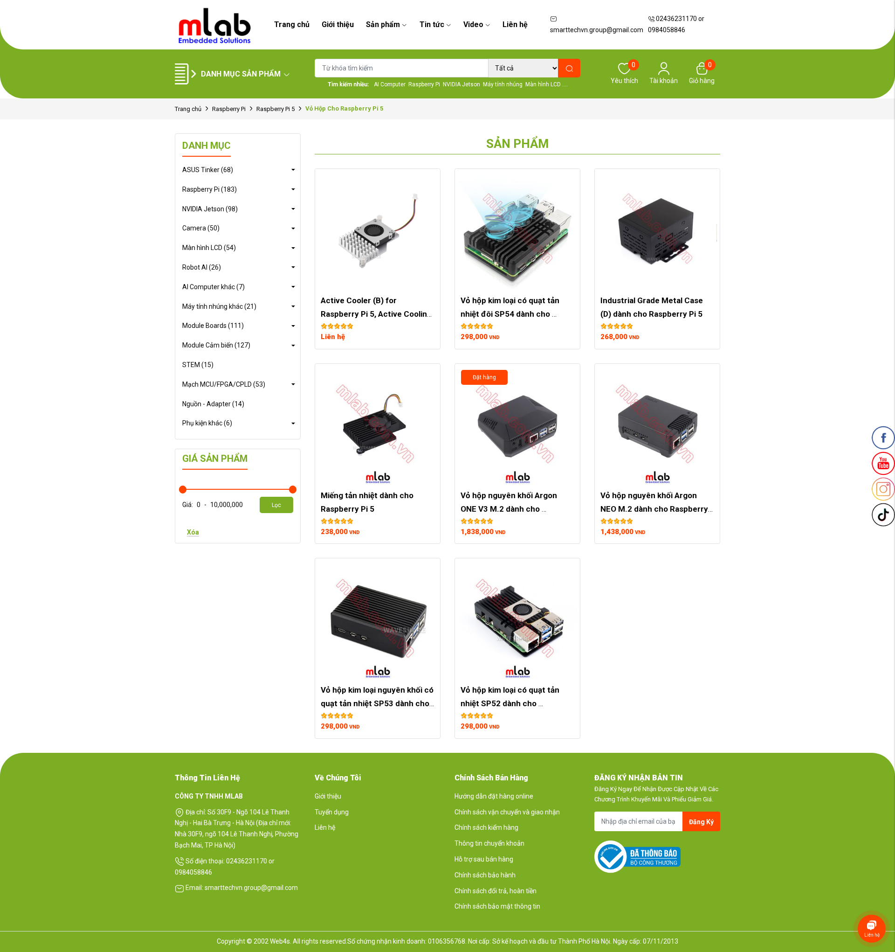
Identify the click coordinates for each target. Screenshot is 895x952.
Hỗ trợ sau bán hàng (483, 859)
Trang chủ (292, 24)
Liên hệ (515, 24)
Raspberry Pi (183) (209, 189)
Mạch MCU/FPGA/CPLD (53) (223, 384)
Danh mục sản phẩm (241, 73)
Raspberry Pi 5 (275, 108)
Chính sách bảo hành (485, 875)
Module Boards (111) (213, 325)
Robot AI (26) (201, 267)
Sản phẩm (383, 24)
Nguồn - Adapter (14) (213, 404)
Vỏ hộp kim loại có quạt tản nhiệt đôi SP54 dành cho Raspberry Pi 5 (511, 314)
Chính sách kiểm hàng (486, 827)
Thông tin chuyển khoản (489, 843)
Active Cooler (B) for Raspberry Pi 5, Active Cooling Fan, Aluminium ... (377, 314)
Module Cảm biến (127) (216, 345)
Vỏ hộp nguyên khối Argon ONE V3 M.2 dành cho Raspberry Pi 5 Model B (510, 509)
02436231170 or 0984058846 (676, 24)
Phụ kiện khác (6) (207, 423)
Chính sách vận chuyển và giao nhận (507, 812)
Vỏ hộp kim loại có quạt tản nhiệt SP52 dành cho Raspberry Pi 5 (511, 703)
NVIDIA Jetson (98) (210, 209)
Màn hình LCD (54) (209, 247)
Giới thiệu (338, 24)
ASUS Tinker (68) (207, 170)
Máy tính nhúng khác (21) (219, 306)
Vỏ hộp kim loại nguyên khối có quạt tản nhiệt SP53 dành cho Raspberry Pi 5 (378, 703)
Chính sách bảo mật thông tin (497, 906)
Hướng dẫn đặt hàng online (493, 796)
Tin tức (432, 24)
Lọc (276, 505)
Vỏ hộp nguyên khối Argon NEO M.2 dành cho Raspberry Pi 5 (655, 509)
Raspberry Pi (229, 108)
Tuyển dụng (332, 812)
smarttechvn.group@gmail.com (596, 30)
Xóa (193, 532)
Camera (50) (201, 228)
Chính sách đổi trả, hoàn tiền (495, 891)
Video (473, 24)
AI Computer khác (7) (213, 287)
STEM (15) (197, 364)
